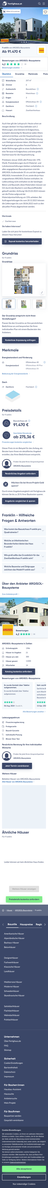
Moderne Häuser (11, 986)
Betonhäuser (9, 947)
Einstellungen (24, 1177)
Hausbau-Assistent (12, 1089)
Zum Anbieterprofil (10, 594)
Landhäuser (9, 971)
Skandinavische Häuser (14, 995)
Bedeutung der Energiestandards (15, 373)
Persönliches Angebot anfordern (20, 473)
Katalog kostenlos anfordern (18, 671)
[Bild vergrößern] (42, 292)
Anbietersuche (10, 1098)
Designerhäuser (11, 958)
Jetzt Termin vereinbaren (17, 766)
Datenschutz (9, 1072)
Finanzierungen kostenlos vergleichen (17, 442)
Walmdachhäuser (11, 1015)
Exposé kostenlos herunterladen (24, 241)
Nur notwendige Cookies (24, 1184)
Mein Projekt (10, 1103)
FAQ (6, 1045)
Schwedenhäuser (11, 991)
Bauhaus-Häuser (11, 942)
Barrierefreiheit (11, 1067)
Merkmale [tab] (33, 74)
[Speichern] (45, 12)
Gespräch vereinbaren (14, 1120)
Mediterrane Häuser (13, 982)
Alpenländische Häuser (14, 938)
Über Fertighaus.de (12, 1041)
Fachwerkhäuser (11, 962)
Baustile (12, 924)
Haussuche (9, 1094)
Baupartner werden (12, 1116)
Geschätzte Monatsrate (22, 433)
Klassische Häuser (12, 966)
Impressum (9, 1076)
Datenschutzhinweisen (18, 1162)
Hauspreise (26, 924)
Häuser (9, 910)
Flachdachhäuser (11, 1010)
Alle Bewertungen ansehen (33, 711)
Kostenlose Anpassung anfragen (20, 340)
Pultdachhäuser (11, 1019)
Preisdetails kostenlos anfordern (24, 899)
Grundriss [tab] (19, 74)
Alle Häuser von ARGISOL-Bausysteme (17, 782)
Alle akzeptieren (24, 1169)
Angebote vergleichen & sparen (20, 501)
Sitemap (7, 1050)
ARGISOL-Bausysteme (23, 910)
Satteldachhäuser (11, 1006)
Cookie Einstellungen (13, 1063)
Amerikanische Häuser (14, 933)
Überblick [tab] (6, 74)
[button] (39, 3)
